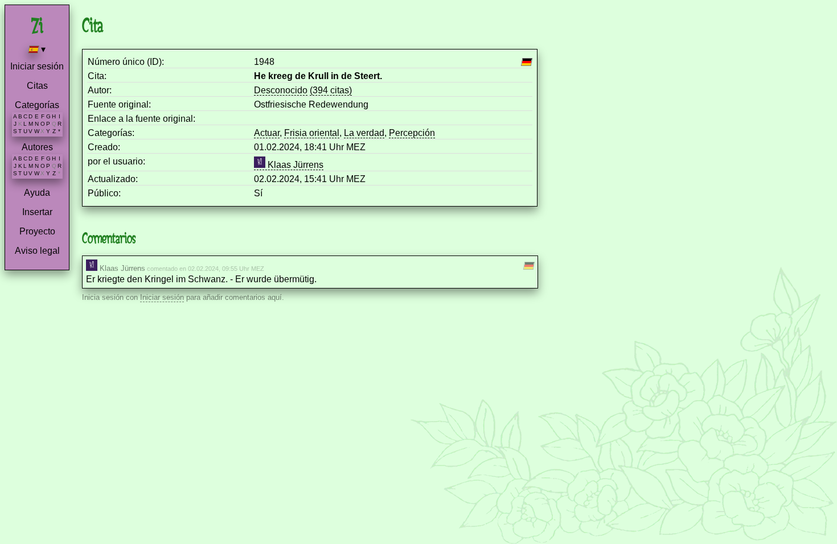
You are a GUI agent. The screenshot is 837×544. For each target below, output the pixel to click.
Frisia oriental (311, 133)
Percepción (412, 133)
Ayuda (37, 192)
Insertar (37, 212)
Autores (37, 147)
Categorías (37, 105)
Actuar (267, 133)
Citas (37, 85)
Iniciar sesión (37, 66)
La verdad (364, 133)
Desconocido (280, 90)
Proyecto (37, 231)
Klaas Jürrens (294, 165)
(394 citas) (331, 90)
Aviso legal (37, 250)
